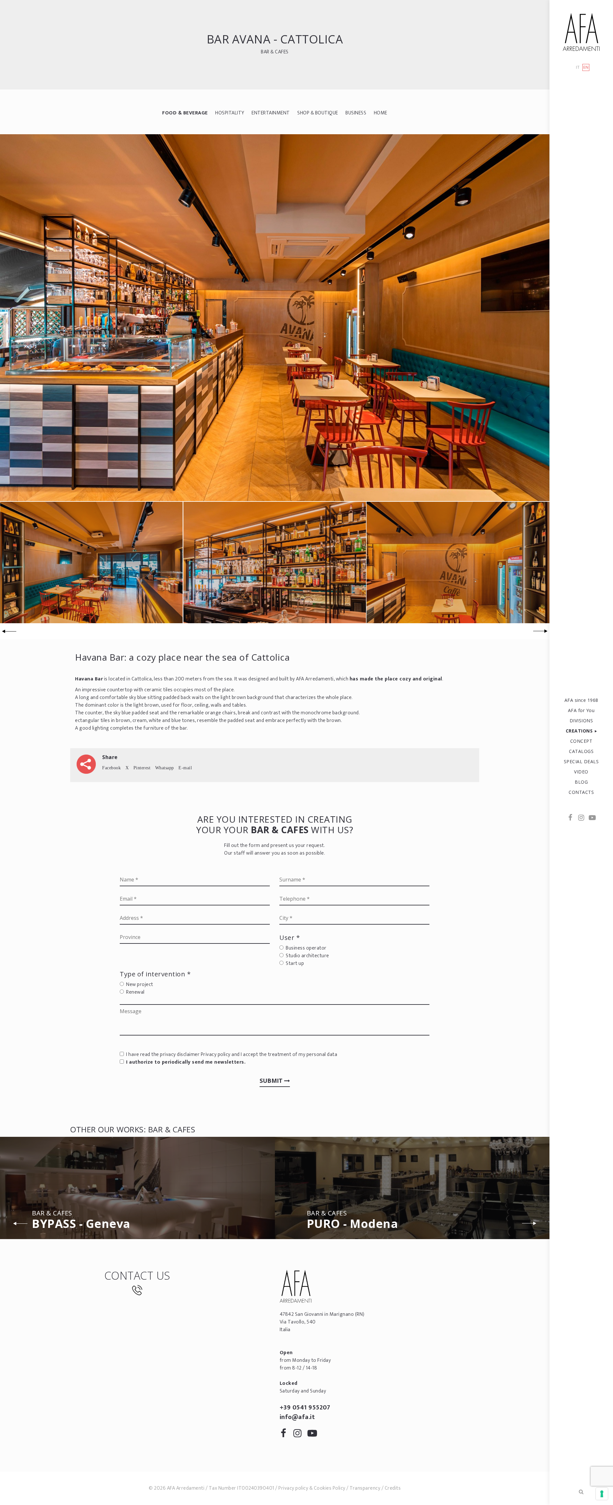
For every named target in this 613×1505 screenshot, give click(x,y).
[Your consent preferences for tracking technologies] (602, 1494)
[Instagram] (581, 818)
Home (380, 113)
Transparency (365, 1488)
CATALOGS (581, 751)
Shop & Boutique (317, 113)
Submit (272, 1080)
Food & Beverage (185, 113)
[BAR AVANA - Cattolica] (274, 317)
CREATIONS (579, 731)
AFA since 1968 (581, 700)
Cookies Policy (329, 1488)
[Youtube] (592, 818)
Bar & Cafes (275, 52)
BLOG (581, 782)
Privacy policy (216, 1054)
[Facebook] (570, 818)
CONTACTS (581, 792)
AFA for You (581, 710)
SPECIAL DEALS (581, 761)
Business (355, 113)
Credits (393, 1488)
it (577, 67)
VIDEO (581, 772)
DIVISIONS (581, 721)
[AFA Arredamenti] (581, 32)
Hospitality (229, 113)
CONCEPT (581, 741)
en (586, 67)
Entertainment (271, 113)
